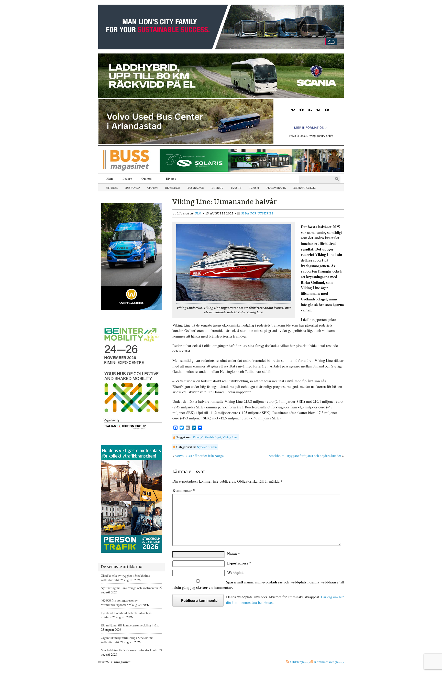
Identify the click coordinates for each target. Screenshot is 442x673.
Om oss (145, 179)
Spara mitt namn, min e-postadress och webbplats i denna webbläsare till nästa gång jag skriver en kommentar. (258, 584)
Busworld (132, 187)
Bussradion (195, 187)
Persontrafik (276, 187)
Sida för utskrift (257, 213)
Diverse (169, 179)
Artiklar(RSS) (299, 662)
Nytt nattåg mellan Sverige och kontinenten (129, 587)
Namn (233, 554)
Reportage (172, 187)
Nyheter (112, 187)
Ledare (127, 178)
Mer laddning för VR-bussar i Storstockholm (129, 650)
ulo (198, 213)
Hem (109, 178)
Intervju (217, 187)
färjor (196, 437)
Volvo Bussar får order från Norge (199, 455)
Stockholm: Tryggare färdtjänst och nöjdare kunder (305, 455)
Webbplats (235, 572)
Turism (254, 187)
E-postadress (239, 563)
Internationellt (304, 187)
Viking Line (230, 437)
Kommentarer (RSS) (328, 662)
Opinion (152, 187)
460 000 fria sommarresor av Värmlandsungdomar (119, 602)
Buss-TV (236, 187)
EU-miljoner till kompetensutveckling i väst (130, 625)
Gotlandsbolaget (211, 437)
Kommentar (183, 490)
